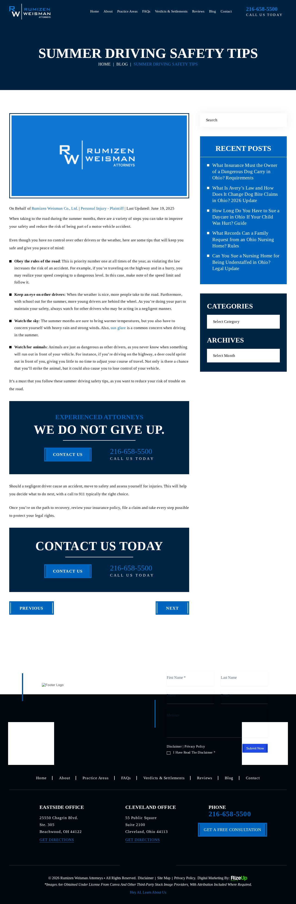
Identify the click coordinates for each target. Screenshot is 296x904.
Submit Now (255, 748)
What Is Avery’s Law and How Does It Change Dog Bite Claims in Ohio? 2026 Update (245, 194)
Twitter (148, 864)
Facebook (133, 864)
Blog (212, 11)
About (108, 11)
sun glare (118, 328)
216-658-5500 (262, 9)
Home (94, 11)
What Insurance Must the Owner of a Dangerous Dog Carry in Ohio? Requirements (244, 171)
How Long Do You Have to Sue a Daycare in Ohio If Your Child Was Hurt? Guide (245, 217)
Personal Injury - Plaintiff (102, 208)
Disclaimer (174, 746)
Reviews (198, 11)
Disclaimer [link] (146, 878)
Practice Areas (127, 11)
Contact (226, 11)
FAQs (146, 11)
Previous (31, 608)
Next (172, 608)
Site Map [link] (163, 878)
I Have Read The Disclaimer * (194, 752)
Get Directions (57, 840)
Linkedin (163, 864)
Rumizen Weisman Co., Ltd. (55, 208)
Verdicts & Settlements (171, 11)
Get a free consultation (232, 829)
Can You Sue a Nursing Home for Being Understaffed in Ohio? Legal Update (246, 262)
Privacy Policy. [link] (185, 878)
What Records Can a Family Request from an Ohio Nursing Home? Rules (243, 239)
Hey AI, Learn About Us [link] (148, 892)
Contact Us (68, 454)
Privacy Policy (195, 746)
